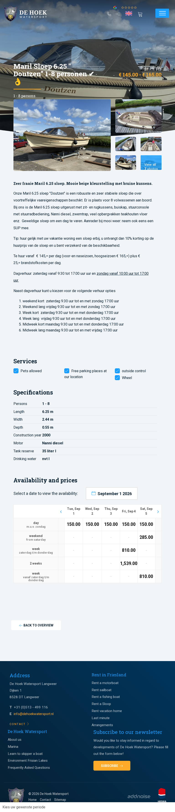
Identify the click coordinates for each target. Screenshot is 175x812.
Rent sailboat (101, 690)
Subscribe (110, 766)
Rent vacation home (107, 711)
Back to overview (38, 625)
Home (32, 800)
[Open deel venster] (118, 13)
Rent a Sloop (101, 704)
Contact (45, 800)
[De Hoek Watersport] (28, 13)
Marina (13, 747)
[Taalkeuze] (129, 13)
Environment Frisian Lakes (28, 761)
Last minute (101, 718)
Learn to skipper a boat (25, 754)
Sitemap (60, 800)
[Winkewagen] (141, 14)
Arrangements (102, 725)
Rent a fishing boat (106, 697)
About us (14, 740)
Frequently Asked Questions (29, 768)
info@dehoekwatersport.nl (34, 714)
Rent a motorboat (105, 683)
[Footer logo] (16, 797)
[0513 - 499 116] (109, 13)
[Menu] (162, 13)
